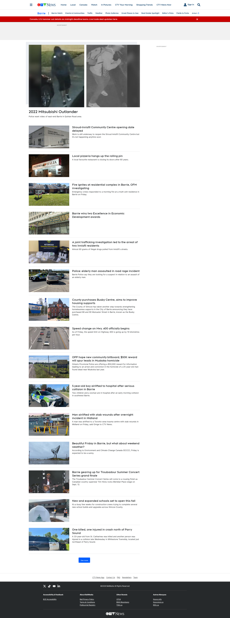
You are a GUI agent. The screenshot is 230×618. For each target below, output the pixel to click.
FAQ (118, 577)
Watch (94, 5)
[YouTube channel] (54, 586)
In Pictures (106, 5)
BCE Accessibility (50, 599)
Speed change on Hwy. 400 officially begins (100, 328)
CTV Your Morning (123, 5)
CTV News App (98, 577)
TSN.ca (119, 605)
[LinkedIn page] (59, 586)
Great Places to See (129, 13)
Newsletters (126, 577)
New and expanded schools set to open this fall (103, 500)
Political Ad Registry (87, 605)
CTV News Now (164, 5)
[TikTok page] (49, 586)
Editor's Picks (168, 13)
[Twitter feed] (44, 586)
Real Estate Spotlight (150, 13)
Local (73, 5)
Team (135, 577)
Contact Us (110, 577)
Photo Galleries (112, 13)
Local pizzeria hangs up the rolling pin (97, 156)
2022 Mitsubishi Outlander (53, 111)
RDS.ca (156, 605)
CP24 (118, 599)
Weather (99, 13)
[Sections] (31, 4)
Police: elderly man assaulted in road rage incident (106, 271)
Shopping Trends (144, 5)
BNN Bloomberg (122, 602)
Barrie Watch (57, 13)
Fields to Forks (182, 13)
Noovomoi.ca (158, 602)
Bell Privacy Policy (87, 599)
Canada (83, 5)
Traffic (89, 13)
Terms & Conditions (87, 602)
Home (63, 5)
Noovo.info (157, 599)
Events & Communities (74, 13)
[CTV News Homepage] (46, 4)
